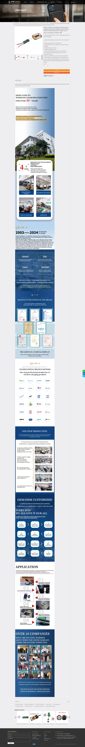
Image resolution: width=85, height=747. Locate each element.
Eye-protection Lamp (35, 738)
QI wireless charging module (40, 704)
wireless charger (48, 704)
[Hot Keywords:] (67, 2)
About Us (45, 735)
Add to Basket (56, 72)
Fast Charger (34, 737)
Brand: (16, 80)
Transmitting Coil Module (19, 706)
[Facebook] (33, 744)
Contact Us (46, 740)
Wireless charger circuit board (39, 706)
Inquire (56, 70)
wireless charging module (29, 706)
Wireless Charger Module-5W (29, 704)
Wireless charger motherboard (50, 706)
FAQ (45, 737)
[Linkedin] (34, 744)
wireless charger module (19, 704)
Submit (11, 743)
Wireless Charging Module (36, 735)
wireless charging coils (56, 704)
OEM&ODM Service (47, 738)
